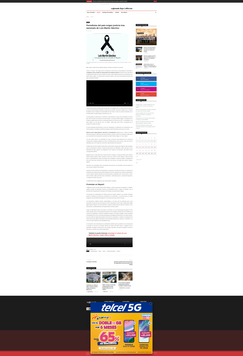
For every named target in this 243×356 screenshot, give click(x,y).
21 (148, 150)
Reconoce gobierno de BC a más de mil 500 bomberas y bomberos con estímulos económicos (145, 114)
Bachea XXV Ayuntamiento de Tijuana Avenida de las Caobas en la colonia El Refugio (146, 110)
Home (87, 16)
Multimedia (124, 12)
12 (143, 147)
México (100, 251)
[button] (154, 1)
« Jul (136, 162)
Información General (107, 12)
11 (140, 147)
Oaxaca (104, 251)
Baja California (91, 12)
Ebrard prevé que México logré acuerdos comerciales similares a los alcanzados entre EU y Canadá (114, 1)
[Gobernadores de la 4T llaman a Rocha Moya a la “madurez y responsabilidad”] (139, 66)
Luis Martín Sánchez (93, 251)
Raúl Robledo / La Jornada (125, 287)
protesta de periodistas (111, 251)
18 (140, 150)
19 (143, 150)
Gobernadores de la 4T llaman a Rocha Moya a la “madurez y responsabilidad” (150, 65)
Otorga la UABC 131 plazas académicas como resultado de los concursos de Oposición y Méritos (145, 106)
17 (137, 150)
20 (145, 150)
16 (154, 147)
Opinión (117, 12)
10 (137, 147)
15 (151, 147)
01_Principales (138, 64)
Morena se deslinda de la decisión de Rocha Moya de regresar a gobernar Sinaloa (145, 122)
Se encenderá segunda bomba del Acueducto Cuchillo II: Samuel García (124, 284)
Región (98, 12)
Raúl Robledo (90, 291)
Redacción (105, 291)
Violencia (118, 251)
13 (145, 147)
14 (148, 147)
